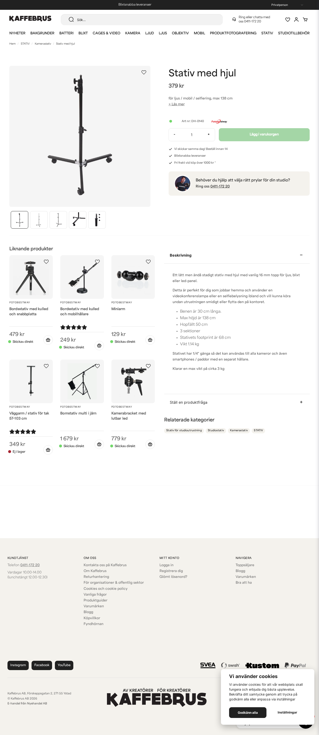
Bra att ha (244, 583)
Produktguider (95, 600)
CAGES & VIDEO (106, 33)
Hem (12, 44)
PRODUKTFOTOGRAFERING (233, 33)
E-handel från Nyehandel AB (27, 703)
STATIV (267, 33)
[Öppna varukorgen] (305, 19)
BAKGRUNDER (42, 33)
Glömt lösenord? (173, 577)
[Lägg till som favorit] (287, 19)
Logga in (167, 565)
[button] (144, 72)
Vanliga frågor (95, 595)
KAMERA (132, 33)
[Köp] (48, 340)
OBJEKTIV (180, 33)
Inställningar (287, 712)
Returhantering (96, 577)
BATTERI (66, 33)
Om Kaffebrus (95, 571)
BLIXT (83, 33)
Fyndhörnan (93, 624)
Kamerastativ (43, 44)
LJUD (149, 33)
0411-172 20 (252, 21)
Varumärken (94, 606)
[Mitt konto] (296, 19)
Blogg (88, 612)
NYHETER (17, 33)
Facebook (41, 665)
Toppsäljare (245, 565)
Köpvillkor (92, 618)
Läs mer (178, 104)
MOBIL (199, 33)
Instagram (18, 665)
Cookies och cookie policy (106, 589)
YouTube (64, 665)
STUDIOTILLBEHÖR (294, 33)
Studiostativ (216, 430)
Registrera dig (171, 571)
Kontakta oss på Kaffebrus (105, 565)
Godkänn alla (248, 712)
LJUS (163, 33)
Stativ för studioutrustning (184, 430)
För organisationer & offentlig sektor (114, 583)
